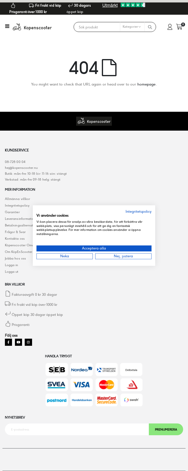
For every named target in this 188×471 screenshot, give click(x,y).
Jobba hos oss (15, 258)
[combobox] (109, 27)
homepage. (147, 84)
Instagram (28, 342)
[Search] (150, 27)
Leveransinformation (20, 219)
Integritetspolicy (17, 205)
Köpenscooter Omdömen (23, 245)
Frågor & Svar (15, 232)
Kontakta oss (15, 238)
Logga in (11, 265)
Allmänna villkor (17, 199)
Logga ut (12, 272)
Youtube (18, 342)
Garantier (12, 212)
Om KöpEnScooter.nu (21, 252)
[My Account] (170, 27)
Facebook (8, 342)
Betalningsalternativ (20, 225)
